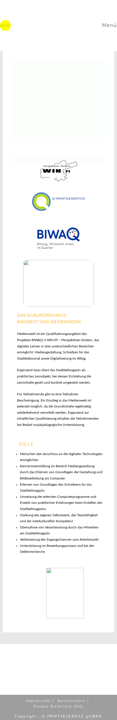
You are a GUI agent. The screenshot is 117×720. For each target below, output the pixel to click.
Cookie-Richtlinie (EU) (58, 706)
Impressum (38, 700)
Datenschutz (72, 700)
